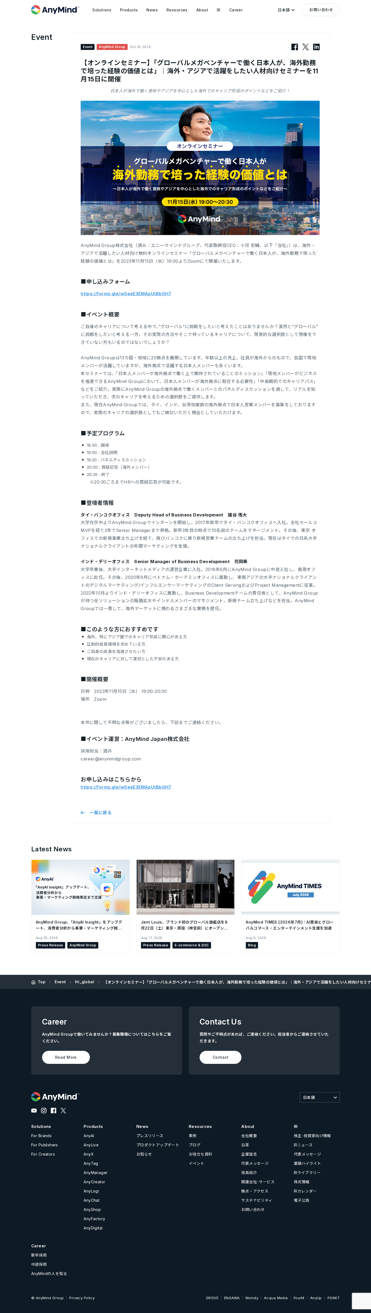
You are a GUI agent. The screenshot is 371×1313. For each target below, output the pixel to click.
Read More (66, 1057)
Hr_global (84, 981)
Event (60, 981)
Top (41, 981)
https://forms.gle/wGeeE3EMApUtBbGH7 (126, 293)
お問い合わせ (321, 9)
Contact (220, 1057)
